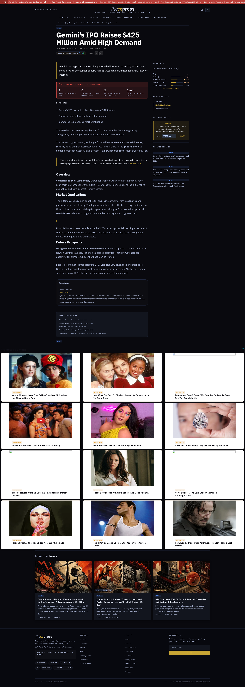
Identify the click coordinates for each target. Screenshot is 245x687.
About (127, 639)
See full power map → (171, 88)
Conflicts (79, 17)
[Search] (202, 10)
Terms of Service (131, 664)
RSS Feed (128, 655)
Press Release (161, 17)
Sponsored (143, 17)
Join (189, 653)
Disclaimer (129, 668)
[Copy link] (101, 53)
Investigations (124, 17)
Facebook (41, 663)
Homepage (62, 23)
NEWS (59, 28)
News (71, 23)
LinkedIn (46, 668)
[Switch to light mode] (207, 10)
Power (107, 17)
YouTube (53, 663)
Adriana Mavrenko (67, 49)
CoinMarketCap (64, 668)
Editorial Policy (130, 647)
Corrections (129, 651)
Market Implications (163, 105)
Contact (128, 672)
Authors (128, 643)
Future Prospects (161, 109)
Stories (63, 17)
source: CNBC (136, 164)
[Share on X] (96, 53)
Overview (158, 101)
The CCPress (63, 292)
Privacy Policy (129, 660)
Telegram (66, 663)
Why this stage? (182, 136)
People (94, 17)
